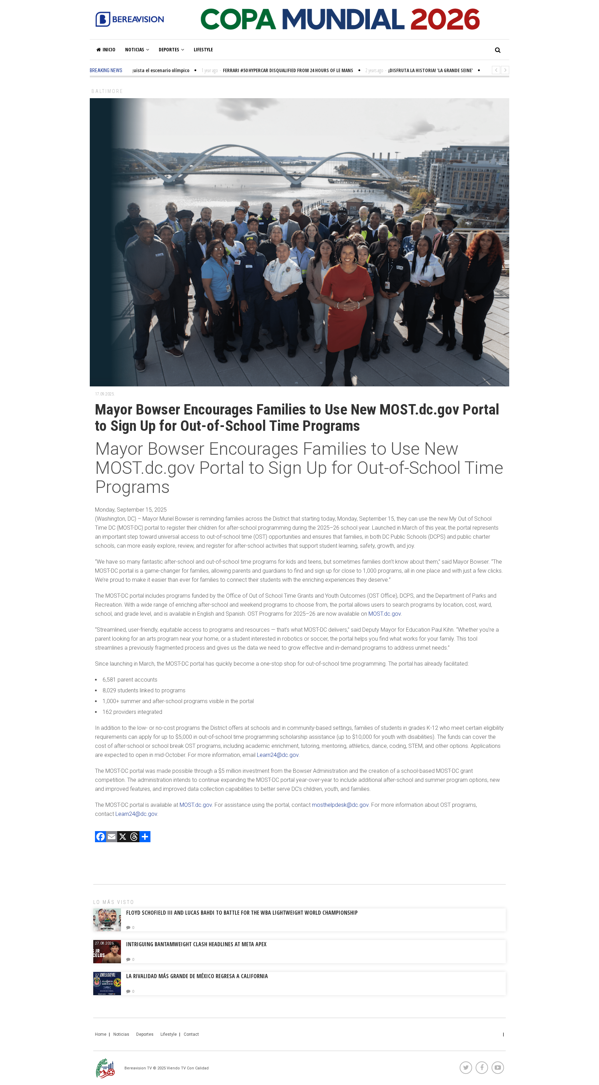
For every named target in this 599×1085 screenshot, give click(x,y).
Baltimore (107, 91)
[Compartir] (144, 837)
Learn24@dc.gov (277, 755)
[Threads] (133, 837)
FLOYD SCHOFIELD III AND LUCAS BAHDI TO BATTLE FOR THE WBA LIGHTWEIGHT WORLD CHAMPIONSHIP (242, 912)
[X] (122, 837)
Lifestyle (203, 49)
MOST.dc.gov (384, 613)
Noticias (134, 49)
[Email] (111, 837)
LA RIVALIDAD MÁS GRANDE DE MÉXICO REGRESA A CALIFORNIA (197, 976)
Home (100, 1034)
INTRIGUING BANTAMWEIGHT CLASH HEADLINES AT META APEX (196, 944)
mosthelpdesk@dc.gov (340, 805)
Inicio (109, 49)
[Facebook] (100, 837)
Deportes (169, 49)
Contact (191, 1034)
